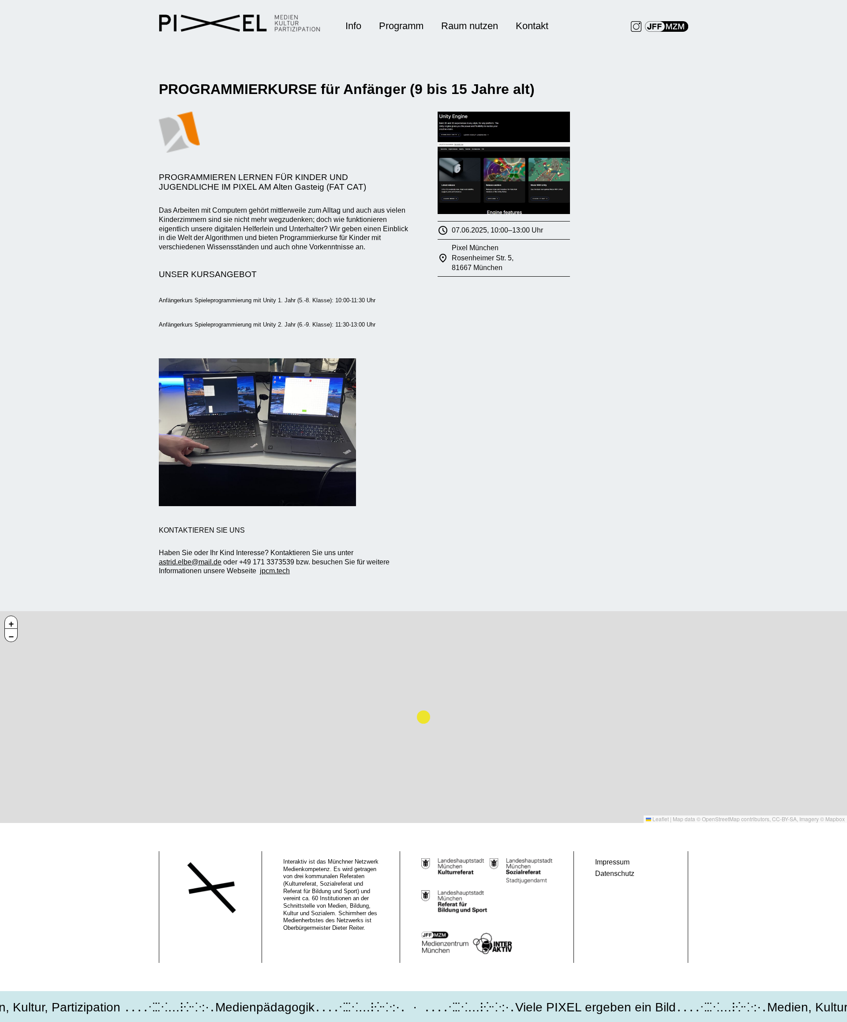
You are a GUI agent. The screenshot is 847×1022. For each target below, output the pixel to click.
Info (353, 25)
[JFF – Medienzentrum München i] (666, 26)
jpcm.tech (275, 571)
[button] (11, 622)
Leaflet (660, 819)
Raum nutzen (469, 25)
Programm (401, 25)
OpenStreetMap (721, 819)
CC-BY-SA (784, 819)
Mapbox (835, 819)
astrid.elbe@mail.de (190, 562)
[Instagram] (636, 26)
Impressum (612, 862)
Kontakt (532, 25)
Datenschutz (614, 873)
